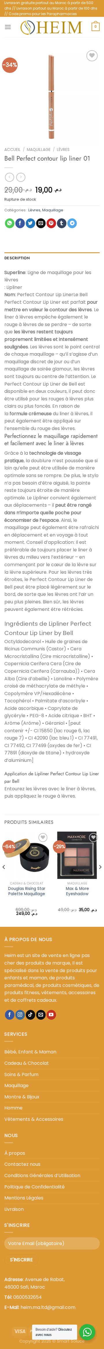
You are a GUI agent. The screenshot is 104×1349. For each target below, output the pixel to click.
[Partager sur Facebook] (20, 223)
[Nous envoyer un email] (41, 1015)
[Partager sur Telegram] (72, 223)
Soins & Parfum (21, 1074)
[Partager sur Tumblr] (61, 223)
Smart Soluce (71, 1341)
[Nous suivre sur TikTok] (30, 1015)
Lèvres (63, 149)
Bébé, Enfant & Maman (30, 1051)
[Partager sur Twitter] (30, 223)
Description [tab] (17, 258)
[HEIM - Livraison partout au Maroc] (51, 27)
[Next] (100, 879)
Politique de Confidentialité (34, 1186)
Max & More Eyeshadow (77, 891)
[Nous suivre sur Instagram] (20, 1015)
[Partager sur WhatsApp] (9, 223)
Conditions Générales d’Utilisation (42, 1175)
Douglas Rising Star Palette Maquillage (26, 891)
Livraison (14, 1209)
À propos (14, 1153)
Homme (13, 1108)
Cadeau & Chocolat (26, 1063)
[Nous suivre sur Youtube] (51, 1015)
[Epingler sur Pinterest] (51, 223)
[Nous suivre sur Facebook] (9, 1015)
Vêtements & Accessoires (33, 1119)
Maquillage (39, 149)
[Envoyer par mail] (41, 223)
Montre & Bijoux (21, 1096)
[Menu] (7, 27)
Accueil (12, 149)
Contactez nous (22, 1164)
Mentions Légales (23, 1198)
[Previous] (4, 879)
